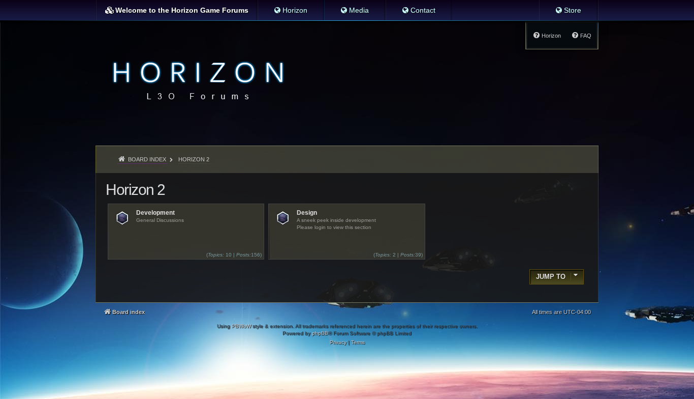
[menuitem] (290, 10)
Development (155, 212)
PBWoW (241, 326)
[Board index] (195, 79)
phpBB (320, 333)
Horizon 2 (135, 189)
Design (307, 212)
